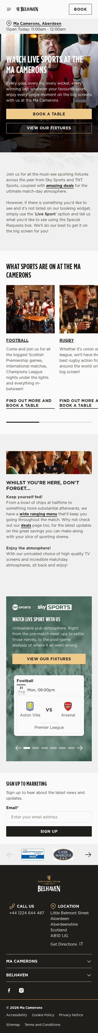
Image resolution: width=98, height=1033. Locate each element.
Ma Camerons (21, 961)
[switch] (86, 523)
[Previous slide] (18, 748)
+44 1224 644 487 (26, 912)
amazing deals (60, 185)
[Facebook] (9, 990)
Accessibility (16, 1015)
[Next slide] (79, 748)
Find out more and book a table (30, 309)
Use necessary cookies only (49, 602)
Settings (76, 572)
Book (80, 9)
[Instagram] (21, 990)
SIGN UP (49, 831)
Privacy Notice (71, 1015)
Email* (12, 807)
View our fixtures (49, 128)
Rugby (66, 340)
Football (17, 340)
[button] (26, 748)
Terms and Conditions (42, 1024)
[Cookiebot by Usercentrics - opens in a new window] (72, 427)
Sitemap (13, 1024)
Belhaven (17, 975)
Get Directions (63, 944)
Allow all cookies (49, 587)
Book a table (49, 114)
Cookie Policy (43, 1015)
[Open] (9, 9)
